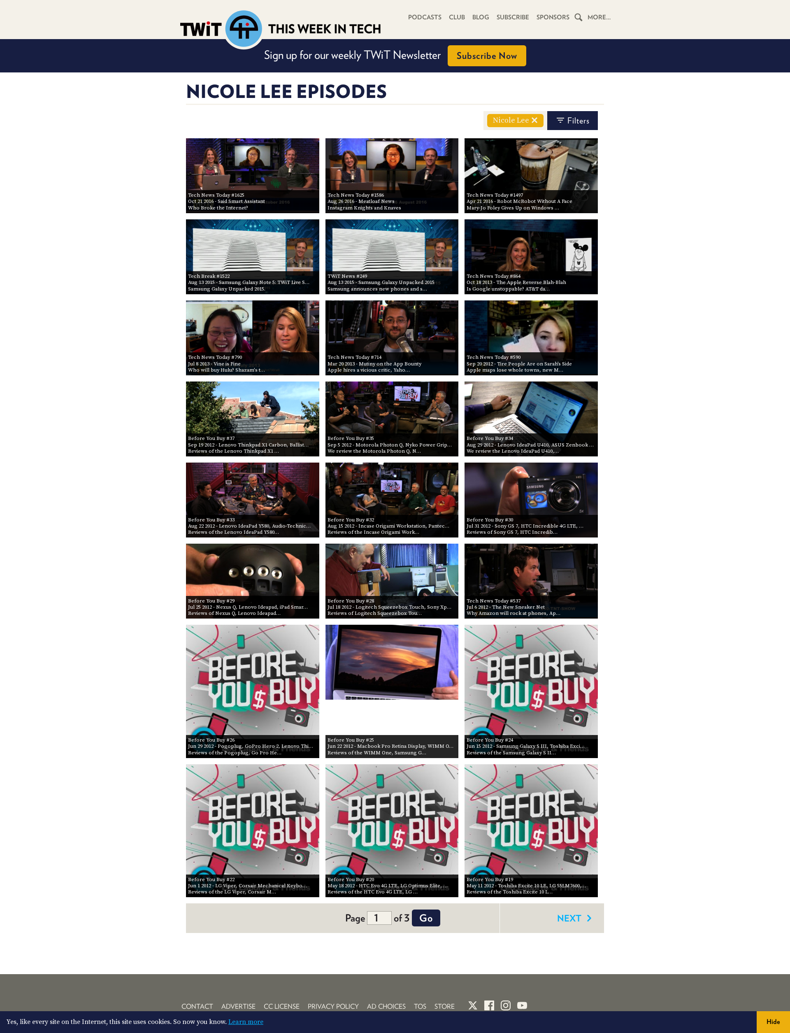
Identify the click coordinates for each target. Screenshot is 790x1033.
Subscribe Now (487, 55)
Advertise (238, 1006)
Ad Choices (386, 1006)
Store (444, 1006)
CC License (282, 1006)
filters (578, 121)
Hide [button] (773, 1022)
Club (457, 17)
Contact (197, 1006)
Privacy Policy (333, 1006)
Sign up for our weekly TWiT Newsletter (390, 55)
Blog (480, 17)
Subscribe (513, 17)
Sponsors (553, 17)
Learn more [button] (245, 1022)
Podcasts (424, 17)
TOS (420, 1006)
